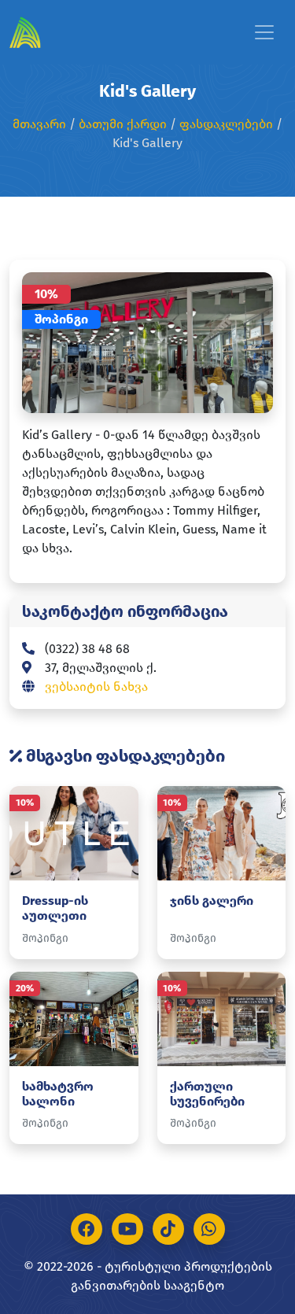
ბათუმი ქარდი (123, 123)
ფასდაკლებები (226, 123)
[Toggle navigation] (264, 32)
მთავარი (39, 123)
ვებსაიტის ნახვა (96, 686)
